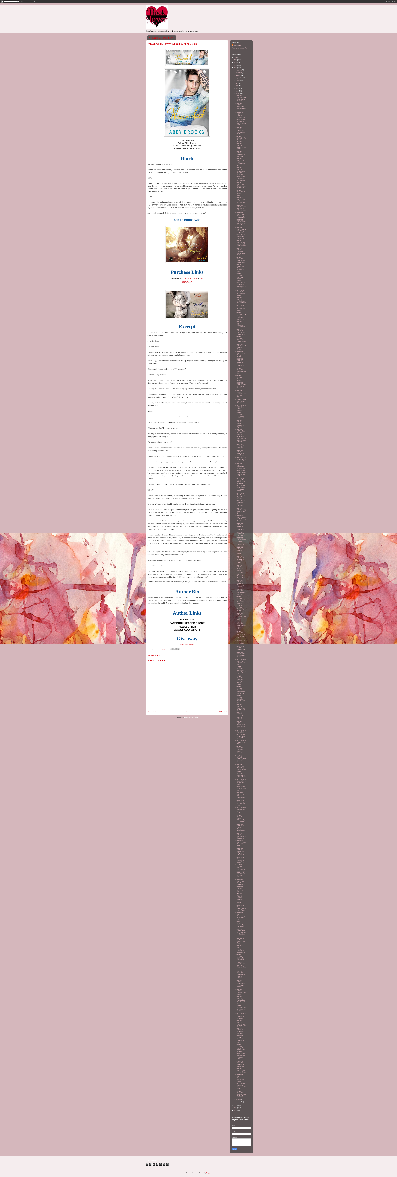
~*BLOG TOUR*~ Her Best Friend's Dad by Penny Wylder (240, 907)
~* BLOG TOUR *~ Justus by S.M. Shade (240, 642)
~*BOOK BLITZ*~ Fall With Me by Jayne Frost (240, 459)
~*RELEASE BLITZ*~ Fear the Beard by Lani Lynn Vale (240, 200)
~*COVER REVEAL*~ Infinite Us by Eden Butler (240, 415)
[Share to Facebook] (176, 649)
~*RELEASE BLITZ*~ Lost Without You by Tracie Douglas (240, 243)
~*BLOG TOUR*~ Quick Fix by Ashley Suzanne (240, 408)
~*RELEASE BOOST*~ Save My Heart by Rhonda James (240, 385)
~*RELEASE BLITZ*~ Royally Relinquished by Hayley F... (240, 424)
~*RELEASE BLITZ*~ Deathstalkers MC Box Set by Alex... (240, 1000)
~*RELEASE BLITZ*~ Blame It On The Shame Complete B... (240, 541)
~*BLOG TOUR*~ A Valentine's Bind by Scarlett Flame (240, 1086)
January (238, 1102)
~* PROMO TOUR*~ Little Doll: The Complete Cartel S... (240, 965)
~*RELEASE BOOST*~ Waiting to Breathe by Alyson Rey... (240, 362)
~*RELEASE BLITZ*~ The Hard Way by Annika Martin (240, 882)
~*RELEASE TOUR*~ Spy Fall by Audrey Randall (240, 654)
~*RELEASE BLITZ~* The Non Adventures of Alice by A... (240, 185)
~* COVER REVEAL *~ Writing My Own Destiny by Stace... (240, 625)
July (237, 83)
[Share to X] (174, 649)
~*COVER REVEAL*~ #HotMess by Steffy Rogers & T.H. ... (240, 670)
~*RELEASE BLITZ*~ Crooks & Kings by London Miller (240, 616)
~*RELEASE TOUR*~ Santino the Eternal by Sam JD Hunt (240, 131)
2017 (235, 68)
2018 (235, 65)
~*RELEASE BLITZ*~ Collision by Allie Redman (240, 324)
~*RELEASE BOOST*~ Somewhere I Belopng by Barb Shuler (240, 851)
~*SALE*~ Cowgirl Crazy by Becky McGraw (240, 401)
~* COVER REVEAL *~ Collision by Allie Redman (240, 867)
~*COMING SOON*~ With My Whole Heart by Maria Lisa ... (240, 932)
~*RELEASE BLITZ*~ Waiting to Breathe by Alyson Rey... (240, 526)
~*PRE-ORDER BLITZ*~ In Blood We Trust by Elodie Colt (240, 115)
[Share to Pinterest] (178, 649)
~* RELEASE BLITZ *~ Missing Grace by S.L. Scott (240, 575)
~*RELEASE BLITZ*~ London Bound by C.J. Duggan (240, 300)
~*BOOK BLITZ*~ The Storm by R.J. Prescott (240, 533)
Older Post (223, 712)
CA (195, 278)
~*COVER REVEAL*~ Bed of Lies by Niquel (240, 192)
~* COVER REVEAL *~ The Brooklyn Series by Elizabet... (240, 974)
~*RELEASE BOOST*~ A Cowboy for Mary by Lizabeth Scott (240, 827)
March (238, 93)
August (238, 80)
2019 (235, 62)
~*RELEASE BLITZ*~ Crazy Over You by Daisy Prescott (240, 207)
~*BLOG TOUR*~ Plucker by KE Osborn (240, 742)
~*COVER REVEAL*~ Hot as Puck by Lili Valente (240, 1008)
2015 (235, 1108)
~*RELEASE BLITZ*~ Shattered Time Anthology (240, 992)
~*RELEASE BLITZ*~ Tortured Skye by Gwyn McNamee (240, 171)
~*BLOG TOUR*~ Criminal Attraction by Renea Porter (240, 859)
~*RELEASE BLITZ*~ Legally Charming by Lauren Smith (240, 949)
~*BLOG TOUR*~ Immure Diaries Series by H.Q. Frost (240, 473)
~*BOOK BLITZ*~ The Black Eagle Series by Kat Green (240, 503)
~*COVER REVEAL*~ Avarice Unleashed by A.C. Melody (240, 818)
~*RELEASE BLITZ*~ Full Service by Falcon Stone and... (240, 162)
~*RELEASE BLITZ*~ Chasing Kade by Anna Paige (240, 707)
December (239, 70)
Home (187, 712)
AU (201, 278)
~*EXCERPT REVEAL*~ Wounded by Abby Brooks (239, 1064)
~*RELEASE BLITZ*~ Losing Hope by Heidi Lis (240, 510)
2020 (235, 60)
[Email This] (171, 649)
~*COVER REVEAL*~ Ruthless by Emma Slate (239, 957)
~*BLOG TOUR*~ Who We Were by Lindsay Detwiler (240, 874)
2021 (235, 57)
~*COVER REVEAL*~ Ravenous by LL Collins (240, 378)
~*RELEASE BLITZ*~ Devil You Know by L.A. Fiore (240, 1031)
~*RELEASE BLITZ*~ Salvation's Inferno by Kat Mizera (240, 550)
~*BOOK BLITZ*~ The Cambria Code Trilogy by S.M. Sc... (240, 285)
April (237, 91)
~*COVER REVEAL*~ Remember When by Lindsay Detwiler (239, 680)
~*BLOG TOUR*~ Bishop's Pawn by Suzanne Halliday (240, 488)
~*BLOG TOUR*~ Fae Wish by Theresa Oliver (240, 647)
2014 (235, 1110)
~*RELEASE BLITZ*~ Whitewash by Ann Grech (240, 154)
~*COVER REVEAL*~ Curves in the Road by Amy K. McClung (240, 690)
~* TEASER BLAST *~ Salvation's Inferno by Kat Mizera (240, 899)
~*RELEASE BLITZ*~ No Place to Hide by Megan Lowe (240, 1023)
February (238, 1099)
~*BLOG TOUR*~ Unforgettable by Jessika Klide (240, 810)
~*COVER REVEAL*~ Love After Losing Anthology (239, 277)
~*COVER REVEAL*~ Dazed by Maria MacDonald (240, 1093)
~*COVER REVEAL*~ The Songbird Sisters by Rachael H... (240, 316)
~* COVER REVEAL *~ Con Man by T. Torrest (240, 608)
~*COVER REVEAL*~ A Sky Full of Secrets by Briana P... (240, 750)
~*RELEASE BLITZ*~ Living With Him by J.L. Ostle (240, 230)
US (184, 278)
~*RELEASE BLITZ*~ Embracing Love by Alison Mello (240, 251)
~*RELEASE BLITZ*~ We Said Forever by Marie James (240, 835)
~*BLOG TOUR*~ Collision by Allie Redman (240, 178)
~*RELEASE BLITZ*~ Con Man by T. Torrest (240, 354)
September (239, 78)
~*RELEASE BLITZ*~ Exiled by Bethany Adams (240, 567)
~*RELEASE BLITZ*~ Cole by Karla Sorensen (240, 432)
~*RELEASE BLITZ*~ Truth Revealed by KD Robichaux (240, 215)
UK (190, 278)
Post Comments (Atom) (191, 717)
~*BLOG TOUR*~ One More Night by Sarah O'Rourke (240, 496)
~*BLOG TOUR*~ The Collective (240, 731)
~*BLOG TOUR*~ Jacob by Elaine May (240, 788)
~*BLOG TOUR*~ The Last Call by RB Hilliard (240, 736)
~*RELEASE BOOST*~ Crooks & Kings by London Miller (240, 394)
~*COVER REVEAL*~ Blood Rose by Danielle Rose (240, 260)
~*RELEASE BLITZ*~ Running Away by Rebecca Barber (240, 916)
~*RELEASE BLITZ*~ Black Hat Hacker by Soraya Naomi (240, 222)
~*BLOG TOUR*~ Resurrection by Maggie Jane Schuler (240, 782)
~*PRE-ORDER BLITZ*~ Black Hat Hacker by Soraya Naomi (240, 795)
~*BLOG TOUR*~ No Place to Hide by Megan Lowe (240, 122)
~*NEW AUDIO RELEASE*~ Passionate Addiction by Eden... (239, 1039)
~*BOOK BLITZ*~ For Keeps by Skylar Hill (240, 446)
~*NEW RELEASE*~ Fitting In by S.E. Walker (239, 924)
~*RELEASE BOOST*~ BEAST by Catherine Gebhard (239, 715)
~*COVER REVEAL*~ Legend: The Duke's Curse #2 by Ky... (240, 1048)
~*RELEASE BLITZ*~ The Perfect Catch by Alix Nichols (240, 332)
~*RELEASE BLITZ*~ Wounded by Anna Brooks (239, 452)
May (237, 88)
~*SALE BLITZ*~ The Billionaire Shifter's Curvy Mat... (240, 940)
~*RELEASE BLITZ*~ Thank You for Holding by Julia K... (240, 518)
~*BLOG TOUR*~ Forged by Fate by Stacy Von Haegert (240, 308)
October (238, 75)
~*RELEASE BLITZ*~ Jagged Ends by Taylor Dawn (240, 466)
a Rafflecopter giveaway (187, 644)
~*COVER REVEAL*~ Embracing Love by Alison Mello (240, 699)
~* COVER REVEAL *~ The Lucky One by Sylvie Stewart (240, 759)
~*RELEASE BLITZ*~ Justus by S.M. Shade (240, 1070)
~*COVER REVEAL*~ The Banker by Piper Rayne (240, 370)
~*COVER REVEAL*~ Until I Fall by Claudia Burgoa (240, 339)
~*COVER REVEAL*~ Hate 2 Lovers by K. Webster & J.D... (240, 635)
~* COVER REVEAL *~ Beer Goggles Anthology (240, 591)
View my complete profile (239, 48)
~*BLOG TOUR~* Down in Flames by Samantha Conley (240, 293)
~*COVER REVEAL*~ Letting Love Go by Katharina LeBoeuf (240, 600)
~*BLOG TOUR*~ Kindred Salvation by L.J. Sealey (240, 1016)
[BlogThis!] (173, 649)
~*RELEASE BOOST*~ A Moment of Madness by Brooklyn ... (239, 268)
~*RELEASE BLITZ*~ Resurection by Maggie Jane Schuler (240, 1078)
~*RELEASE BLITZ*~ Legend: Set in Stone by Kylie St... (240, 725)
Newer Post (152, 712)
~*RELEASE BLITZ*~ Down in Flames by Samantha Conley (240, 559)
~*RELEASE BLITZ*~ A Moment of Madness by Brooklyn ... (239, 583)
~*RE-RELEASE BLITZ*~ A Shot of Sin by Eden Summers (240, 439)
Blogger (208, 1173)
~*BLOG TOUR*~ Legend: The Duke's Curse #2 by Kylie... (240, 481)
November (239, 72)
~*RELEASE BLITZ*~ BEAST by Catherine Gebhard (239, 890)
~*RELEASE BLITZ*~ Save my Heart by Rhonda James (240, 767)
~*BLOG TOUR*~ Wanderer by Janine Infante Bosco (240, 802)
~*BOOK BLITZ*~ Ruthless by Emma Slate (240, 236)
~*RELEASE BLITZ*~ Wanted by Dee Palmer (240, 146)
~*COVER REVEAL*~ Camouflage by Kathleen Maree (240, 774)
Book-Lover (237, 45)
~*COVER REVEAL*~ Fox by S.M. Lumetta (240, 139)
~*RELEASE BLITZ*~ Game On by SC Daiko (240, 843)
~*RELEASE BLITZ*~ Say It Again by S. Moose (240, 346)
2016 (235, 1105)
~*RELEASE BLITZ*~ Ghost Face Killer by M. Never (240, 98)
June (237, 86)
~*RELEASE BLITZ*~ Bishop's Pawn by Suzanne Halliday (240, 984)
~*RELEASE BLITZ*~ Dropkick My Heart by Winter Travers (240, 107)
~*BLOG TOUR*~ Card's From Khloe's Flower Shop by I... (240, 662)
